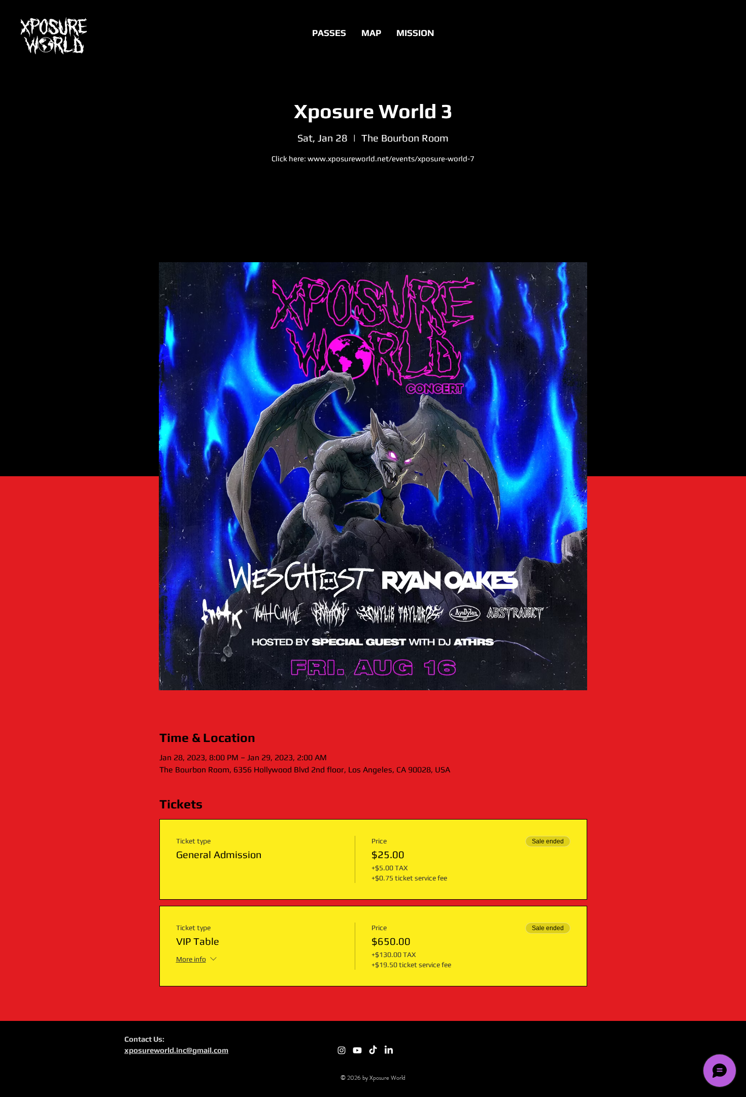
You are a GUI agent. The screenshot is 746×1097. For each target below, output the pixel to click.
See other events (373, 215)
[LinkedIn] (389, 1050)
